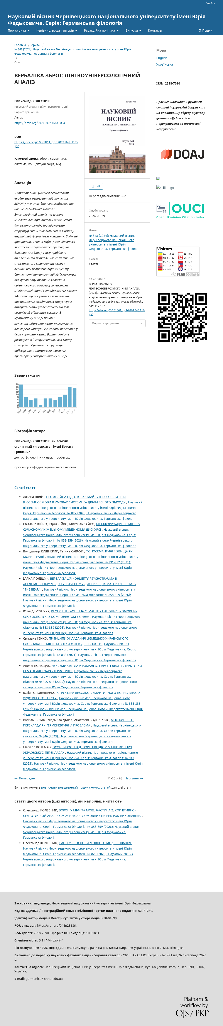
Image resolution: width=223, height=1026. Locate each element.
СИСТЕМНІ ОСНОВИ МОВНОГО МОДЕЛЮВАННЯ (95, 843)
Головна (20, 45)
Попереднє (27, 778)
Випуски (132, 30)
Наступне (132, 778)
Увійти (210, 3)
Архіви (35, 45)
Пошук (206, 30)
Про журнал (17, 30)
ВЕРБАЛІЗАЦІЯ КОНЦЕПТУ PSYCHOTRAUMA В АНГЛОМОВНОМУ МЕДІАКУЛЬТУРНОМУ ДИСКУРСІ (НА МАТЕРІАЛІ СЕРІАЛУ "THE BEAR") (79, 583)
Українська (164, 64)
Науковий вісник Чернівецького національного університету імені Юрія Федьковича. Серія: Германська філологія (107, 19)
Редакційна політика (100, 30)
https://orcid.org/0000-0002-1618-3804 (39, 123)
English (161, 58)
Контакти (155, 30)
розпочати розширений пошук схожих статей (76, 787)
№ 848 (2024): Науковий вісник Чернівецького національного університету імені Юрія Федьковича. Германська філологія (72, 51)
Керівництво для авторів (55, 30)
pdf (97, 186)
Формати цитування (105, 323)
